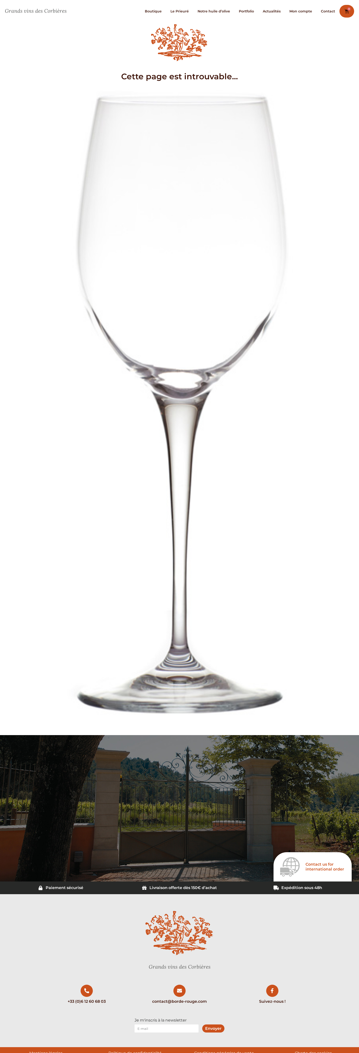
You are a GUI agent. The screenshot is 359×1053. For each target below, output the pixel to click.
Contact (328, 11)
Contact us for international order (325, 866)
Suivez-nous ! (272, 1001)
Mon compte (300, 11)
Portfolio (246, 11)
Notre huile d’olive (214, 11)
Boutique (153, 11)
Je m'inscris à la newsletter (161, 1020)
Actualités (272, 11)
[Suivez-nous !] (272, 991)
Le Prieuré (179, 11)
